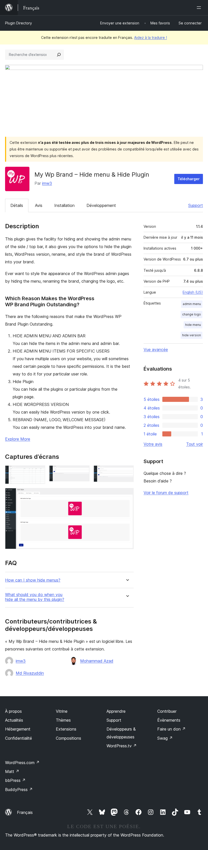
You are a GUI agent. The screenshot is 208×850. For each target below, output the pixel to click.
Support (195, 205)
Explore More (17, 439)
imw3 (47, 183)
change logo (191, 314)
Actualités (14, 720)
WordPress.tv (122, 745)
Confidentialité (18, 738)
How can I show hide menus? (32, 580)
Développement (101, 205)
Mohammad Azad (96, 660)
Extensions (66, 729)
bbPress (15, 780)
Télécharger (189, 179)
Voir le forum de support (166, 492)
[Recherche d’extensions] (59, 55)
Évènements (168, 720)
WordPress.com (22, 762)
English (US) (193, 292)
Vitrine (61, 711)
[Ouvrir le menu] (200, 7)
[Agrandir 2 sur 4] (82, 472)
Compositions (68, 738)
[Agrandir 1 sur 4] (38, 472)
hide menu (193, 325)
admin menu (192, 304)
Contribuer (167, 711)
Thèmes (63, 720)
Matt (12, 771)
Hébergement (17, 729)
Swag (165, 738)
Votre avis (153, 444)
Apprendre (116, 711)
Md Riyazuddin (30, 673)
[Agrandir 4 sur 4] (126, 494)
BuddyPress (19, 789)
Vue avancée (156, 349)
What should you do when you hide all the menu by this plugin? (34, 597)
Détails (16, 205)
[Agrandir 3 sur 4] (126, 472)
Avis (38, 205)
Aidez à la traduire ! (150, 37)
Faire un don (171, 729)
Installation (64, 205)
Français (25, 812)
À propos (13, 711)
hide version (191, 335)
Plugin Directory (18, 23)
